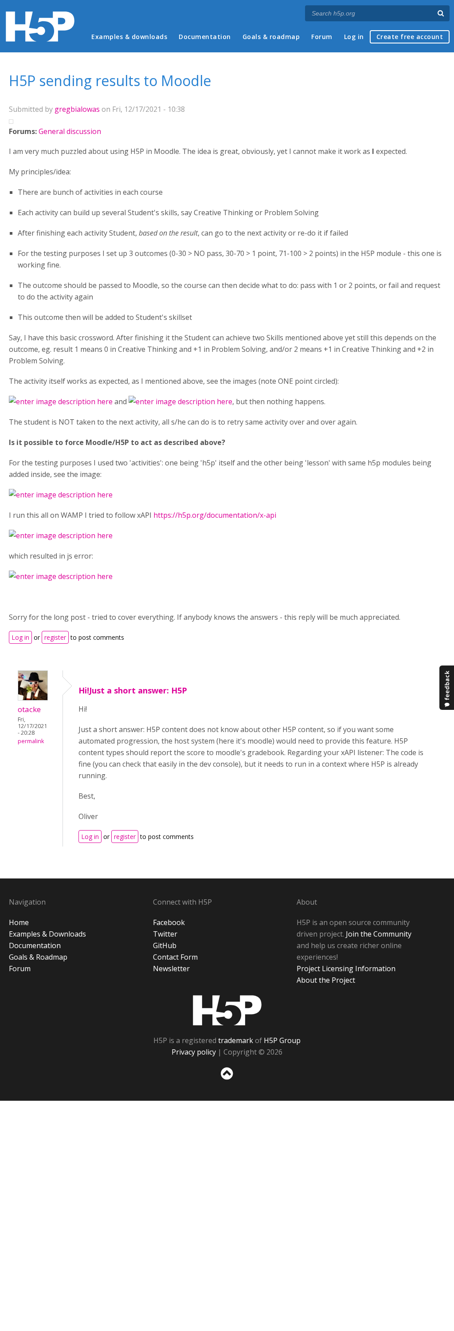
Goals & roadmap (271, 36)
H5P (227, 1010)
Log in (354, 36)
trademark (235, 1040)
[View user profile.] (33, 698)
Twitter (165, 934)
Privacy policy (194, 1052)
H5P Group (282, 1040)
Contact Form (175, 957)
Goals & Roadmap (38, 957)
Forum (322, 36)
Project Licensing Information (346, 968)
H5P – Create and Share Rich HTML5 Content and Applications (40, 26)
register (55, 637)
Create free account (409, 36)
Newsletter (171, 968)
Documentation (205, 36)
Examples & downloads (129, 36)
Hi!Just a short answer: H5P (132, 690)
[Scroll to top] (227, 1081)
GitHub (164, 945)
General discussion (70, 131)
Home (19, 922)
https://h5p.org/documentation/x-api (214, 515)
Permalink (31, 741)
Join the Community (378, 934)
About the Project (326, 980)
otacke (29, 709)
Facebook (169, 922)
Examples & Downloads (47, 934)
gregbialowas (77, 109)
